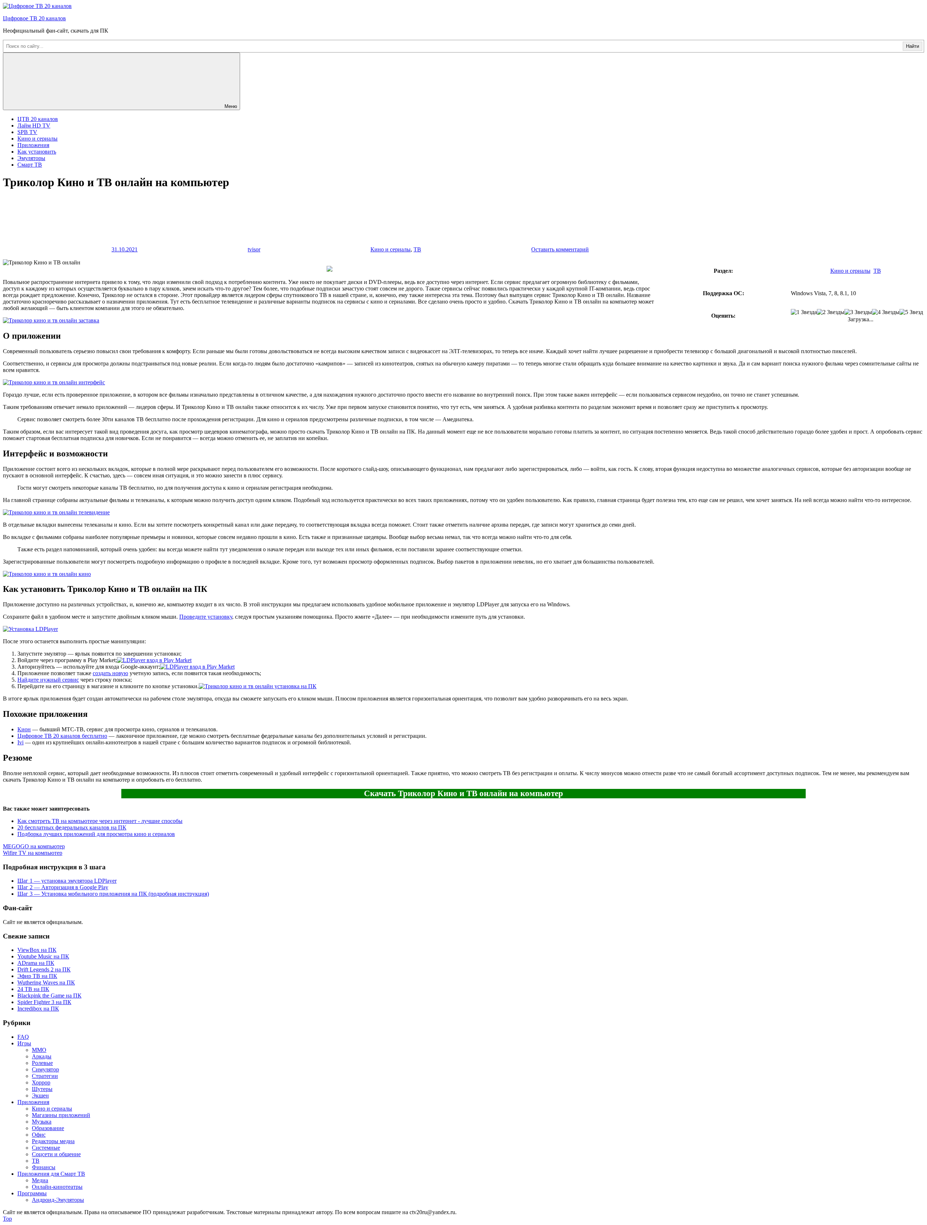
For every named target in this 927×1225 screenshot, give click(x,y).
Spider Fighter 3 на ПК (44, 1002)
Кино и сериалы (37, 138)
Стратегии (45, 1076)
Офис (39, 1135)
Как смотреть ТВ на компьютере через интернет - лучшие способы (100, 821)
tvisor (254, 249)
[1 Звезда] (804, 312)
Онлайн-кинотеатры (57, 1187)
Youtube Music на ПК (43, 956)
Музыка (41, 1122)
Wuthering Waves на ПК (46, 982)
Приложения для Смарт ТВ (51, 1174)
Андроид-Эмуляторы (58, 1200)
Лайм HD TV (33, 125)
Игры (24, 1043)
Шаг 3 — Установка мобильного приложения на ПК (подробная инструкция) (113, 894)
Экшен (40, 1095)
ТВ (417, 249)
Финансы (43, 1167)
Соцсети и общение (56, 1154)
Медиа (40, 1180)
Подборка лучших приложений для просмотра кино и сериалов (96, 834)
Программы (32, 1193)
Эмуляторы (31, 158)
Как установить (36, 152)
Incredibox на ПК (38, 1008)
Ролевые (42, 1063)
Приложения (33, 145)
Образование (48, 1128)
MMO (39, 1050)
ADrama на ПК (35, 963)
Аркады (41, 1056)
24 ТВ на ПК (33, 989)
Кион (24, 729)
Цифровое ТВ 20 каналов (34, 18)
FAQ (23, 1037)
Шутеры (42, 1089)
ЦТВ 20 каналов (37, 119)
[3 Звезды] (858, 312)
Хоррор (41, 1082)
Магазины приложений (61, 1115)
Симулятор (45, 1069)
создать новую (110, 673)
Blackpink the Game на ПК (49, 995)
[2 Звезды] (830, 312)
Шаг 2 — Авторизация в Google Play (62, 887)
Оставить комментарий (560, 249)
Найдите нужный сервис (48, 680)
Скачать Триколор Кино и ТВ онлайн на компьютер (463, 793)
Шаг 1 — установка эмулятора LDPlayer (67, 881)
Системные (46, 1148)
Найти (912, 46)
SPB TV (27, 132)
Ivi (20, 742)
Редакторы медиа (53, 1141)
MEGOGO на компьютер (34, 846)
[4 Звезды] (885, 312)
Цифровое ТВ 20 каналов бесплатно (62, 736)
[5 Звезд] (911, 312)
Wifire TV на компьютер (32, 853)
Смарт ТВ (29, 165)
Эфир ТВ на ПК (37, 976)
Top (7, 1219)
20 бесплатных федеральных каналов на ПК (71, 827)
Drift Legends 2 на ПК (44, 969)
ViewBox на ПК (36, 950)
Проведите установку (205, 617)
